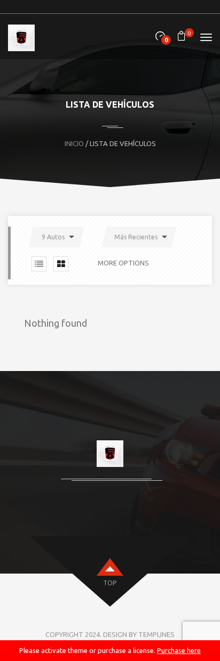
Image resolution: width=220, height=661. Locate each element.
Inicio (74, 143)
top (109, 582)
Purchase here (179, 650)
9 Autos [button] (53, 236)
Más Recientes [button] (136, 236)
